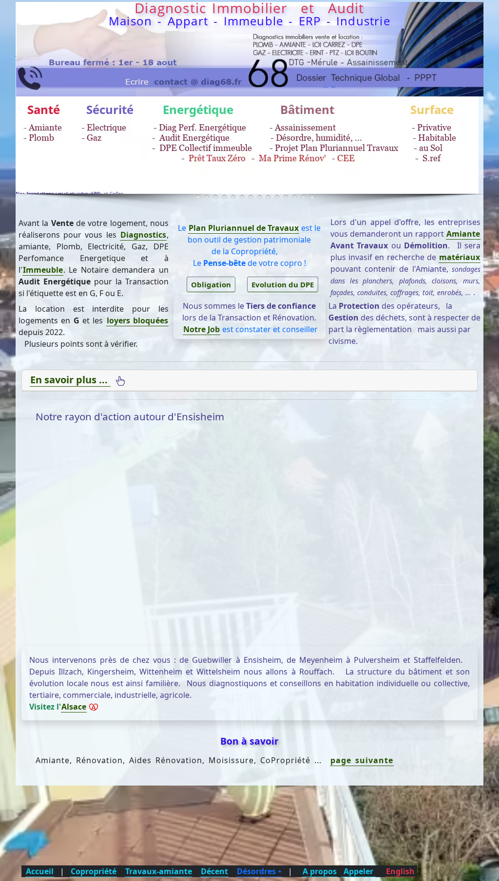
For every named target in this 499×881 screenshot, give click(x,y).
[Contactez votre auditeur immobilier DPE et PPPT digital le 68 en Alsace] (250, 47)
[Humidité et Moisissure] (285, 197)
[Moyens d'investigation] (198, 197)
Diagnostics (143, 234)
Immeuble (43, 269)
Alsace (73, 706)
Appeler (358, 871)
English (400, 871)
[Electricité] (242, 197)
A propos (320, 871)
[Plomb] (233, 197)
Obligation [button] (211, 284)
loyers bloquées (137, 320)
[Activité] (207, 197)
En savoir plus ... (70, 379)
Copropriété (93, 871)
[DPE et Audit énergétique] (215, 197)
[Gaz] (250, 197)
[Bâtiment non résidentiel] (312, 197)
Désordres (256, 871)
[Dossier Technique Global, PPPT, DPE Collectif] (303, 197)
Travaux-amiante (158, 871)
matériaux (459, 257)
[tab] (249, 381)
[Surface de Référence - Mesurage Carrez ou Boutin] (268, 197)
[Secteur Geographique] (294, 197)
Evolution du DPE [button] (282, 284)
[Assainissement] (259, 197)
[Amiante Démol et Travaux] (277, 197)
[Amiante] (224, 197)
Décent (214, 871)
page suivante (361, 760)
